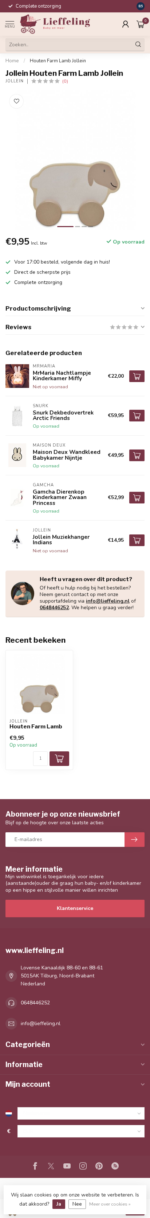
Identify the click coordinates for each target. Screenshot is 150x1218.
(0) (65, 81)
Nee (77, 1204)
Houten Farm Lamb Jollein (58, 61)
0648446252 (54, 607)
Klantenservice (75, 908)
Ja (58, 1204)
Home (12, 61)
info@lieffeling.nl (108, 601)
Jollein (14, 81)
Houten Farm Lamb (35, 726)
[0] (141, 24)
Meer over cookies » (110, 1204)
